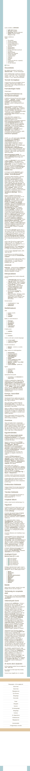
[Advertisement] (15, 11)
